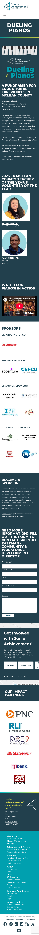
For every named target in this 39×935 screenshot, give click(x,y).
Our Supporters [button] (14, 861)
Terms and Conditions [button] (13, 917)
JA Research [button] (12, 877)
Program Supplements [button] (17, 849)
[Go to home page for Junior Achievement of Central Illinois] (16, 6)
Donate (10, 665)
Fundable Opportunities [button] (17, 858)
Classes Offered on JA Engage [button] (16, 842)
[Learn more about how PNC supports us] (19, 715)
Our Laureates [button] (13, 888)
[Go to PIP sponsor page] (29, 454)
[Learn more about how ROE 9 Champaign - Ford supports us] (19, 741)
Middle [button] (10, 896)
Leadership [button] (12, 869)
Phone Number (8, 585)
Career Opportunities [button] (16, 882)
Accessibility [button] (9, 919)
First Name (7, 562)
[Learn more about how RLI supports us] (19, 728)
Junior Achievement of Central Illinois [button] (17, 905)
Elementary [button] (12, 893)
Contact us (6, 514)
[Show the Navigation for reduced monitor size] (5, 15)
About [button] (10, 867)
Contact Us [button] (11, 822)
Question (6, 596)
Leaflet (15, 684)
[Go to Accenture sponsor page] (10, 370)
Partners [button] (11, 856)
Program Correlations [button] (16, 852)
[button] (5, 924)
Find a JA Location (15, 909)
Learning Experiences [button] (18, 891)
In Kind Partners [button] (14, 863)
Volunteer (26, 665)
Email (4, 578)
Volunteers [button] (12, 836)
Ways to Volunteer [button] (15, 839)
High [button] (9, 899)
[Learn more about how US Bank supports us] (19, 767)
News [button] (9, 885)
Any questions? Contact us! (15, 676)
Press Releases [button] (13, 880)
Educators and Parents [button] (18, 847)
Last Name (7, 570)
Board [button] (9, 874)
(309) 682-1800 (12, 824)
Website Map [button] (20, 919)
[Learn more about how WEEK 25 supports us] (19, 781)
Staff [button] (9, 872)
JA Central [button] (31, 919)
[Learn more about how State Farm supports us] (19, 754)
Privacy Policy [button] (28, 917)
